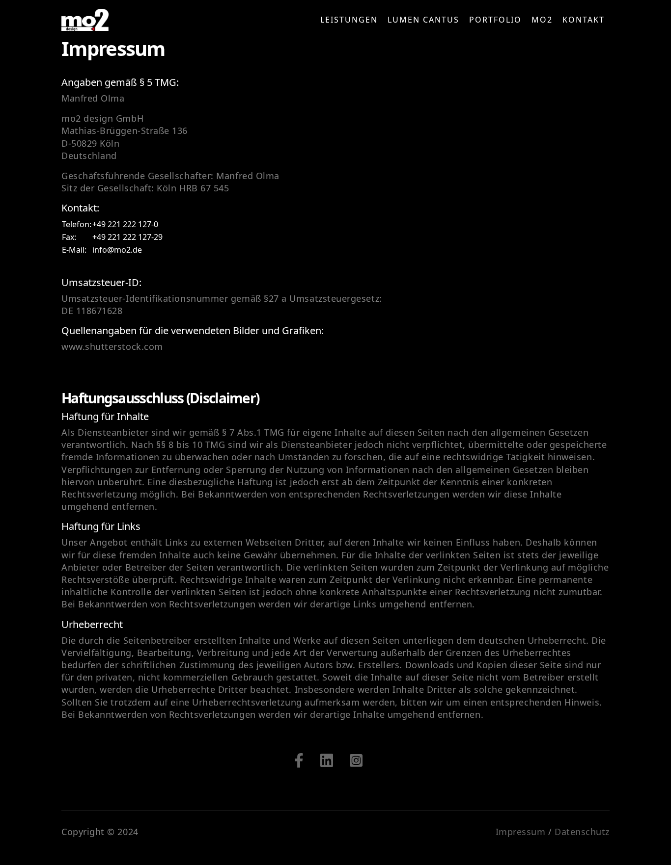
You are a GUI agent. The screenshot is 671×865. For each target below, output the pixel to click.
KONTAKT (583, 19)
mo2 (542, 19)
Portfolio (495, 19)
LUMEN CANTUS (423, 19)
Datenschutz (582, 832)
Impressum (521, 832)
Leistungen (349, 19)
